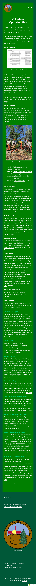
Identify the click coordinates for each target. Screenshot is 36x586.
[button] (28, 8)
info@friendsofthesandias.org (13, 506)
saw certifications (9, 207)
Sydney (24, 580)
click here (18, 352)
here (5, 285)
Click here (7, 292)
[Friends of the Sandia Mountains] (8, 8)
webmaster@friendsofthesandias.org (15, 504)
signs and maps (9, 247)
